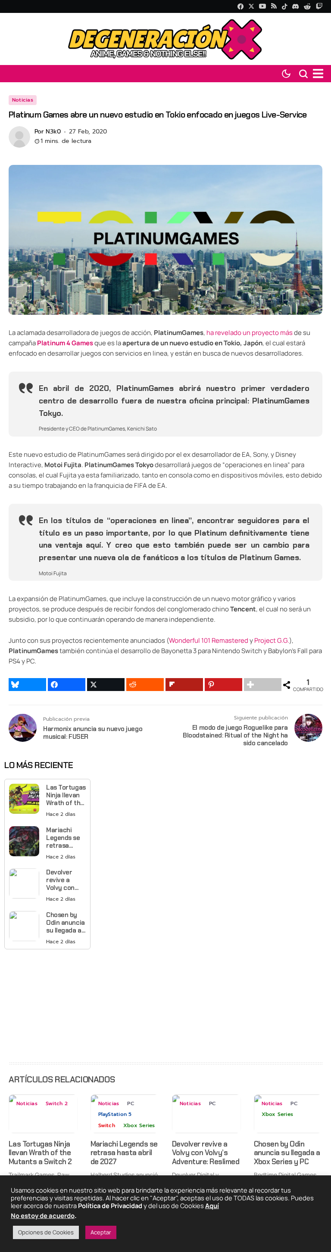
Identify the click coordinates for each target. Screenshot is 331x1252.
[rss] (274, 6)
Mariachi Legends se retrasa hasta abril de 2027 (63, 837)
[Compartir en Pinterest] (223, 684)
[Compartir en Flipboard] (184, 684)
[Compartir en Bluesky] (27, 684)
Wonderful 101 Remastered (208, 640)
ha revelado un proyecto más (249, 332)
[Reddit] (307, 6)
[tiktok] (284, 6)
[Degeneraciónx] (165, 39)
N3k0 (53, 132)
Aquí (212, 1205)
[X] (251, 6)
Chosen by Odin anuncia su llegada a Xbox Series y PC (65, 922)
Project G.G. (271, 640)
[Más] (262, 684)
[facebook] (240, 6)
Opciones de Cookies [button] (46, 1232)
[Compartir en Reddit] (145, 684)
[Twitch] (319, 6)
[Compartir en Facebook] (66, 684)
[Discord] (295, 6)
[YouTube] (262, 6)
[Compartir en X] (106, 684)
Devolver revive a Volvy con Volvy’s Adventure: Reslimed (62, 880)
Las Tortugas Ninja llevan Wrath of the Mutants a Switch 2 (66, 795)
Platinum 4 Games (65, 342)
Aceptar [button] (101, 1232)
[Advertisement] (47, 1005)
